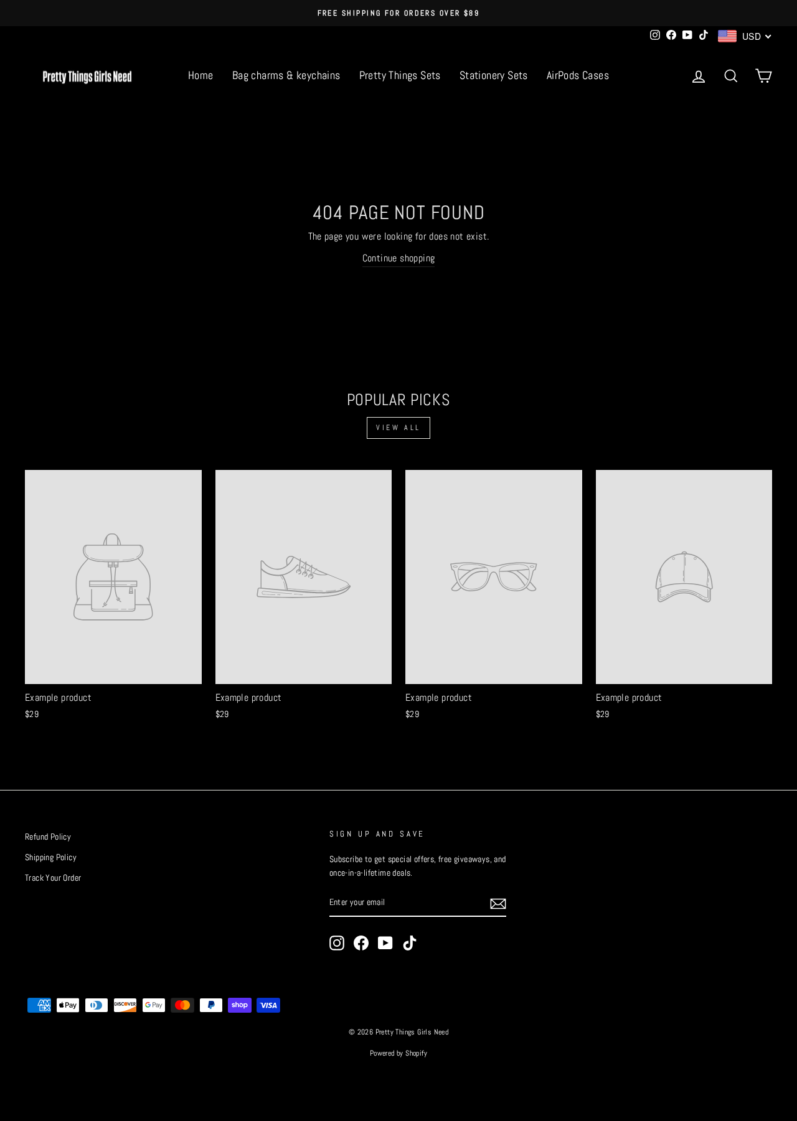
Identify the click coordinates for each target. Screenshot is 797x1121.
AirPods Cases (578, 75)
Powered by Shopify (398, 1053)
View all (398, 428)
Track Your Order (53, 878)
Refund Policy (48, 837)
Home (201, 75)
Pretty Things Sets (400, 75)
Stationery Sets (494, 75)
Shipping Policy (51, 857)
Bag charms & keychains (286, 75)
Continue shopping (398, 258)
